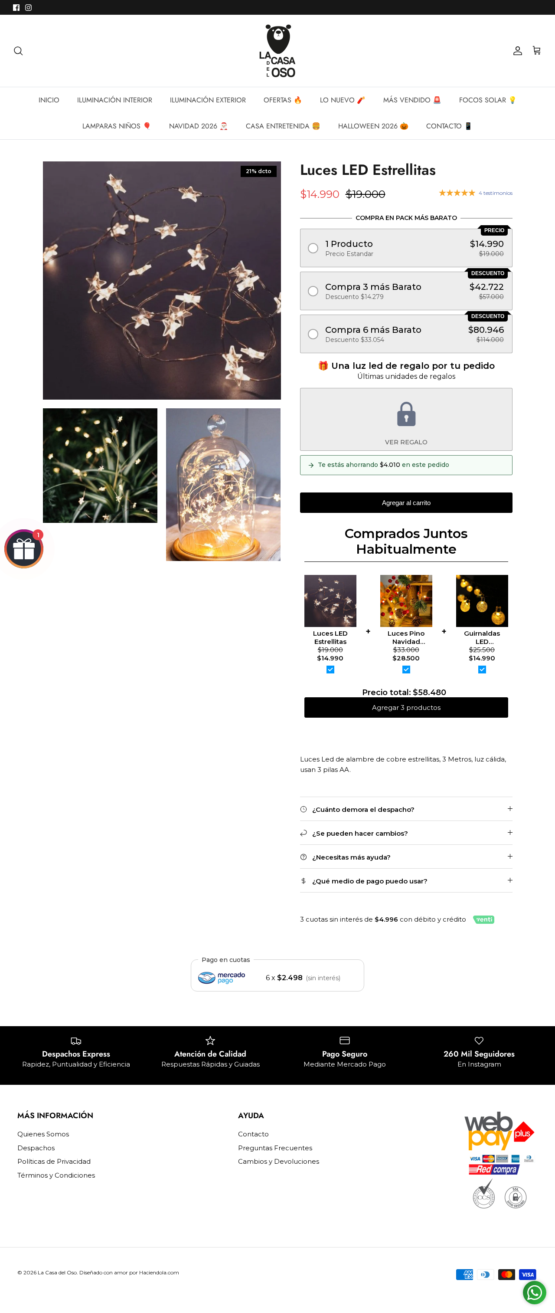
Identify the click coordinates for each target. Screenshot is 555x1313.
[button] (406, 248)
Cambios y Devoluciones (278, 1161)
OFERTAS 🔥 (283, 100)
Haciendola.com (159, 1272)
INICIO (49, 100)
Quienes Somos (43, 1134)
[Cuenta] (516, 51)
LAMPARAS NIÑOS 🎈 (116, 126)
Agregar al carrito (406, 502)
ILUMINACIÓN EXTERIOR (208, 100)
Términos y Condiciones (56, 1175)
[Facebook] (16, 7)
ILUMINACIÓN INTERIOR (114, 100)
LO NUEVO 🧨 (343, 100)
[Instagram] (28, 7)
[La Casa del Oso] (277, 50)
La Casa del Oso (57, 1272)
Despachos (36, 1148)
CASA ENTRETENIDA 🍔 (283, 126)
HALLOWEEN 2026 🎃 (373, 126)
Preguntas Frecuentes (275, 1148)
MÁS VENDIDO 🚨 (412, 100)
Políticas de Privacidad (54, 1161)
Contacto (253, 1134)
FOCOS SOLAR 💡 (488, 100)
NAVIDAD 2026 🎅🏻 (198, 126)
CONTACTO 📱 (449, 126)
